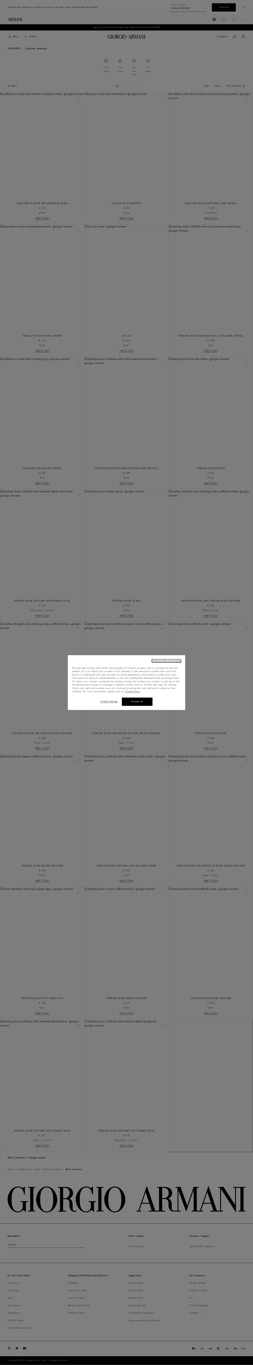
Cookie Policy (132, 692)
